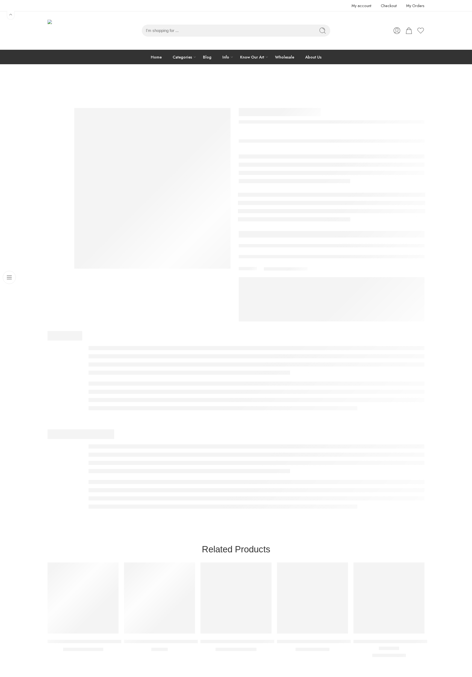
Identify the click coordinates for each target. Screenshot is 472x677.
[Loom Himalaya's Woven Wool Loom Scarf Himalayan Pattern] (159, 598)
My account (361, 5)
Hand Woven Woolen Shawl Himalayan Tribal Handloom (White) (113, 641)
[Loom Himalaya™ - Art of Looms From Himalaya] (61, 31)
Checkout (389, 5)
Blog (207, 57)
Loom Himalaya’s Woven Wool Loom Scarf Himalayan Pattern (187, 641)
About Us (313, 57)
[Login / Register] (397, 31)
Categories (182, 57)
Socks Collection (231, 86)
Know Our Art (252, 57)
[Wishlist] (111, 570)
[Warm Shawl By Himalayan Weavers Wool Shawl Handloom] (236, 598)
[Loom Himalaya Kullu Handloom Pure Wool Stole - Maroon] (388, 598)
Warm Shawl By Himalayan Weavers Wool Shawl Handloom (261, 641)
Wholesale (284, 57)
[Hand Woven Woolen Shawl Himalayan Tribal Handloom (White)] (83, 598)
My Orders (415, 5)
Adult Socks (262, 86)
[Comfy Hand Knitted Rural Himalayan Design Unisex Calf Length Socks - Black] (312, 598)
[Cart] (409, 30)
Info (225, 57)
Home (156, 57)
